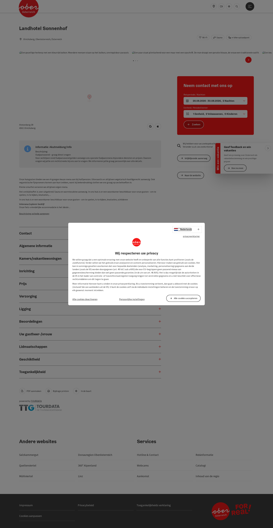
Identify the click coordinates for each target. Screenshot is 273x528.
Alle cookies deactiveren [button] (84, 299)
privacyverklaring (191, 236)
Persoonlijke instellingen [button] (132, 299)
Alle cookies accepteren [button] (185, 298)
